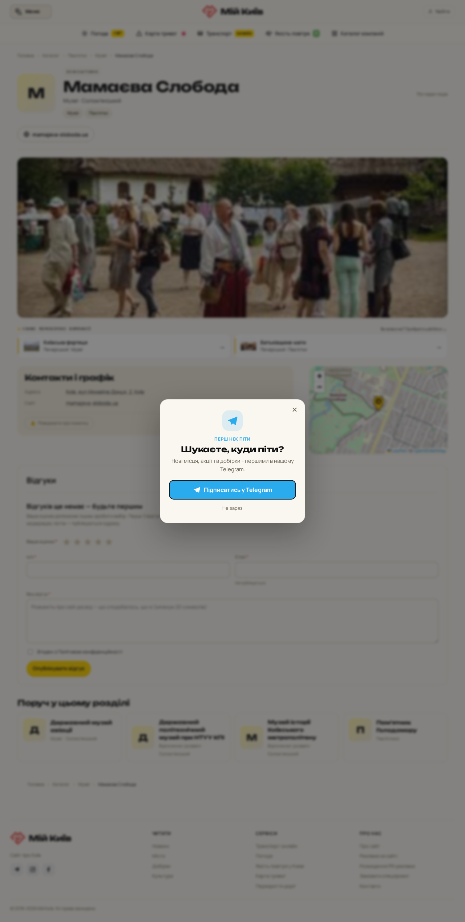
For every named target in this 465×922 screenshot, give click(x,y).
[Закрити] (294, 410)
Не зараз (232, 508)
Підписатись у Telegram (238, 490)
